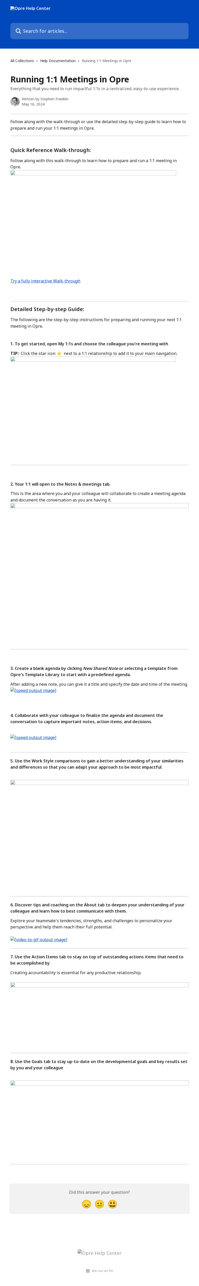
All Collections (22, 60)
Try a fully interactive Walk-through (45, 281)
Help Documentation (58, 60)
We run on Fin (102, 1270)
